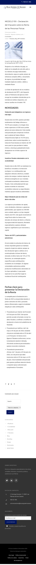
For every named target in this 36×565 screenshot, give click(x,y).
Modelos (22, 38)
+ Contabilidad (11, 426)
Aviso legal (11, 555)
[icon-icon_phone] (22, 2)
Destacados (10, 445)
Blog (16, 38)
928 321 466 (27, 2)
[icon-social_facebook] (16, 480)
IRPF (19, 38)
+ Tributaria (11, 38)
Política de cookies (12, 557)
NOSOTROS (10, 448)
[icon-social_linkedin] (12, 480)
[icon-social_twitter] (7, 480)
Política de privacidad (21, 555)
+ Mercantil (10, 429)
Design (9, 442)
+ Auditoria (10, 423)
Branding (9, 439)
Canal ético (21, 557)
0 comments (8, 36)
